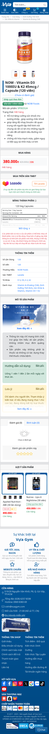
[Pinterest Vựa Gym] (20, 683)
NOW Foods (33, 103)
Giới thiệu (7, 641)
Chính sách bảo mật (12, 650)
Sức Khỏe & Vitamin (12, 19)
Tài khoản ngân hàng (36, 671)
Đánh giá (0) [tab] (16, 422)
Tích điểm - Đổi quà (35, 641)
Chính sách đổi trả (11, 654)
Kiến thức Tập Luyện (35, 654)
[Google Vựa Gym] (31, 683)
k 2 (26, 280)
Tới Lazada (39, 183)
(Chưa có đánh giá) (18, 95)
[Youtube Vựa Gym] (4, 689)
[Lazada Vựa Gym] (15, 698)
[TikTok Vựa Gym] (42, 683)
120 (19, 259)
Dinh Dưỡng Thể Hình (31, 17)
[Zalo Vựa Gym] (37, 683)
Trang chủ (5, 17)
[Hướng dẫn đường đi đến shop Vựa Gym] (16, 624)
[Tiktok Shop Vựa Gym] (10, 698)
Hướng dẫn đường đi (36, 667)
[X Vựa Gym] (26, 683)
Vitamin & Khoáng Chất (31, 19)
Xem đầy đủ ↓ (24, 328)
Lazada (21, 275)
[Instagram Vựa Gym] (15, 683)
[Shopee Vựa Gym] (4, 698)
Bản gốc (40, 365)
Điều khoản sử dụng (12, 645)
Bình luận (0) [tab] (33, 422)
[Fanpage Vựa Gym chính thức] (4, 683)
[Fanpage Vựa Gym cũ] (10, 683)
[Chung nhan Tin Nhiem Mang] (12, 726)
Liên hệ (5, 667)
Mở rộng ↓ (24, 228)
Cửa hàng (16, 17)
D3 (23, 280)
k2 (30, 280)
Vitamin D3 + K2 (33, 291)
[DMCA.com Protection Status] (23, 726)
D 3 (19, 280)
